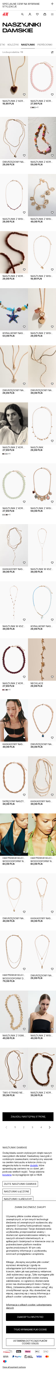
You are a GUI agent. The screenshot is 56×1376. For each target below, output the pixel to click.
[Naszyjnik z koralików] (42, 77)
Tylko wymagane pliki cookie (30, 1329)
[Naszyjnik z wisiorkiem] (42, 195)
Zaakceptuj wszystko (30, 1317)
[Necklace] (42, 659)
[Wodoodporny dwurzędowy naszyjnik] (14, 951)
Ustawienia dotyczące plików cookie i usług (30, 1342)
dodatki (34, 1165)
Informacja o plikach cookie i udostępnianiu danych (29, 1306)
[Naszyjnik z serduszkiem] (14, 77)
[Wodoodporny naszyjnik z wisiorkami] (14, 834)
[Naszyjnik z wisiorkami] (14, 195)
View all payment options (14, 1367)
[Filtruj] (52, 52)
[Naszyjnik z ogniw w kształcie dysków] (14, 1012)
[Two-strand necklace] (14, 1069)
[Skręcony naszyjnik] (14, 777)
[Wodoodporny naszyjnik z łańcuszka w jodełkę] (42, 834)
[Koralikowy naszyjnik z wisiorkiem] (14, 309)
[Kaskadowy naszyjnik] (14, 545)
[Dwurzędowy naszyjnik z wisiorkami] (14, 138)
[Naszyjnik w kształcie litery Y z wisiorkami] (14, 602)
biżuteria (7, 1174)
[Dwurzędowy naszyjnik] (42, 366)
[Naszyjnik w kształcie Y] (42, 545)
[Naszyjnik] (42, 423)
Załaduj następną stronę (28, 1116)
